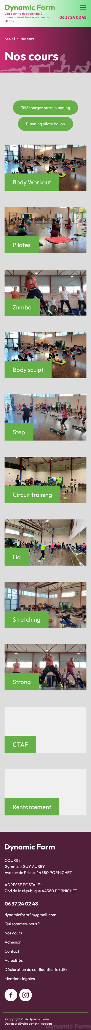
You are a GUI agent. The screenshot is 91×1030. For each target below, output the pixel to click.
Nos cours (13, 932)
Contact (12, 951)
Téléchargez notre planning (45, 107)
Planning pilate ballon (45, 123)
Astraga (46, 1023)
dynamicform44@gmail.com (30, 914)
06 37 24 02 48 (21, 903)
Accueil (10, 39)
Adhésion (13, 942)
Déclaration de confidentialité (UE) (36, 969)
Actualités (14, 960)
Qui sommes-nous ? (22, 923)
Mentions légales (20, 978)
